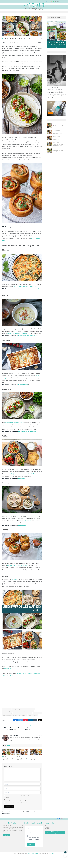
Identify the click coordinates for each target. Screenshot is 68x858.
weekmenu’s (5, 64)
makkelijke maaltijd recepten (28, 709)
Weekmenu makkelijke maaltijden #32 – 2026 (58, 145)
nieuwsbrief (7, 668)
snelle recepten (30, 711)
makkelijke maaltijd (16, 709)
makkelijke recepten (7, 711)
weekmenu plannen (23, 715)
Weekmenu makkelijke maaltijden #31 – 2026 (58, 151)
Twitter (24, 673)
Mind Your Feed (6, 42)
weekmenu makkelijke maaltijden (10, 715)
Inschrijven (31, 844)
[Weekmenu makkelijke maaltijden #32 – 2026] (49, 144)
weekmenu (15, 713)
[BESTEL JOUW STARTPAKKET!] (56, 34)
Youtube (11, 675)
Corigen (52, 853)
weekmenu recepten (32, 715)
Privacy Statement (35, 853)
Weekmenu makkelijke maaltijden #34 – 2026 (22, 758)
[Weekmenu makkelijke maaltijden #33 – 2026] (36, 752)
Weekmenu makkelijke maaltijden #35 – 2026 (8, 758)
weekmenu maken (37, 713)
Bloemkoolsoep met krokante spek (27, 335)
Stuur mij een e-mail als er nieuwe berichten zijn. (17, 802)
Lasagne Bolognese (23, 384)
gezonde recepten (6, 709)
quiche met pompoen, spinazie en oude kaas (26, 286)
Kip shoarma (21, 478)
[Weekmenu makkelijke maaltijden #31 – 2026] (49, 150)
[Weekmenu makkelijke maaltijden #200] (22, 26)
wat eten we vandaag (7, 713)
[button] (34, 12)
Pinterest (14, 579)
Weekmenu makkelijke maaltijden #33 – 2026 (36, 758)
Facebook (18, 673)
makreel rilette (28, 521)
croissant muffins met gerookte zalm (17, 565)
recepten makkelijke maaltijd (19, 711)
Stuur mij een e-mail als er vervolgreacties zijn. (16, 800)
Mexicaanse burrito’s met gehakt (14, 422)
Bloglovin (30, 673)
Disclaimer (29, 853)
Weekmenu (40, 42)
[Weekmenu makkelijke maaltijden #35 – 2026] (8, 752)
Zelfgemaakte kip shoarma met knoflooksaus (24, 474)
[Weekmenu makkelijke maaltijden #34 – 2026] (22, 752)
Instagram (37, 673)
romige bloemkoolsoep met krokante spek (19, 333)
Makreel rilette (22, 525)
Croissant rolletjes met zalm (25, 572)
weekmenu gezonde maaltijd (26, 713)
